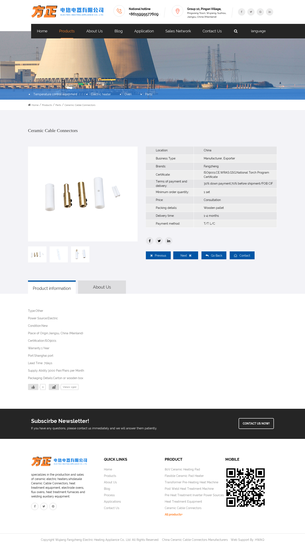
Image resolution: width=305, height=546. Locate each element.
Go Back (216, 255)
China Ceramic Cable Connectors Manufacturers (195, 539)
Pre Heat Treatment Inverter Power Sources (194, 495)
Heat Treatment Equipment (183, 501)
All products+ (174, 514)
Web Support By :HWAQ (247, 539)
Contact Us (212, 31)
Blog (119, 31)
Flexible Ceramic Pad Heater (184, 475)
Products (67, 31)
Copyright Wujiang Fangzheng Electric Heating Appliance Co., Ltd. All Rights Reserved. (100, 539)
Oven (128, 94)
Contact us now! (256, 423)
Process (109, 495)
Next (184, 255)
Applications (112, 501)
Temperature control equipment (55, 94)
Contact (244, 255)
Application (144, 31)
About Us (94, 31)
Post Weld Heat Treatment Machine (189, 488)
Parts (148, 94)
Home (42, 31)
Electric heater (101, 94)
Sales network (178, 31)
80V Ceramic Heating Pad (182, 469)
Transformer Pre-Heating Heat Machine (191, 482)
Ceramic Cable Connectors (183, 508)
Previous (160, 255)
